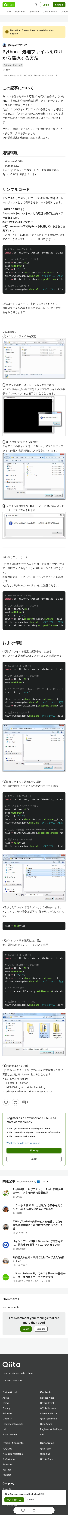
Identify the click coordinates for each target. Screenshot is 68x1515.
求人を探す (14, 1499)
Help (5, 1429)
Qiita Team (45, 1448)
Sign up (34, 1150)
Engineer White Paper (51, 1429)
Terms (6, 1403)
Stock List (20, 11)
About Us (7, 1489)
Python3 (17, 65)
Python (7, 65)
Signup (59, 4)
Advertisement (10, 1434)
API (42, 1434)
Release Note (47, 1397)
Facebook (8, 1464)
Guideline (7, 1413)
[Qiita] (9, 4)
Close (31, 1499)
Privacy (6, 1408)
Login (46, 4)
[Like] (6, 1102)
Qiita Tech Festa (48, 1418)
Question (34, 11)
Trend (7, 11)
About (6, 1397)
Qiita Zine (45, 1453)
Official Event (50, 11)
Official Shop (46, 1459)
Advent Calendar (49, 1413)
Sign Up (41, 1329)
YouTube (7, 1469)
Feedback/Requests (13, 1424)
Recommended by (27, 1181)
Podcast (7, 1474)
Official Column (48, 1408)
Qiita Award (46, 1424)
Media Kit (7, 1418)
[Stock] (15, 1102)
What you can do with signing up (23, 1143)
